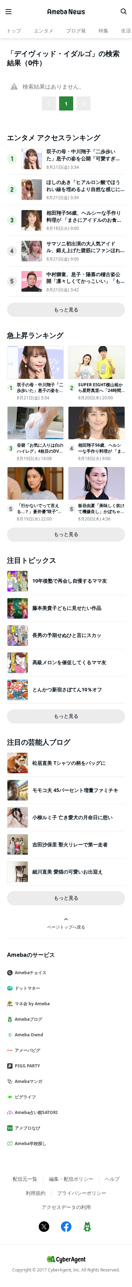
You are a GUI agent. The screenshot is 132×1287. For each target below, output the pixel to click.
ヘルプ (112, 1178)
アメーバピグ (27, 1050)
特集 (103, 30)
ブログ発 (76, 30)
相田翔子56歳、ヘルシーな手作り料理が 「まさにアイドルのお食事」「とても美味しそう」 (83, 219)
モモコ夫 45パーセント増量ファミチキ (75, 790)
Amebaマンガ (28, 1081)
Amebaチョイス (30, 973)
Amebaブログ (28, 1019)
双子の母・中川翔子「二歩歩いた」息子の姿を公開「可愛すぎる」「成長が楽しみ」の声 (80, 158)
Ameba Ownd (29, 1035)
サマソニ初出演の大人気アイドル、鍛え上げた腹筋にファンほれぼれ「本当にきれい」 (83, 250)
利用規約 (35, 1193)
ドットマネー (27, 988)
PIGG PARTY (27, 1066)
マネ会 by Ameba (32, 1004)
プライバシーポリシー (81, 1193)
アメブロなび (27, 1128)
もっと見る (66, 309)
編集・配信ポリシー (71, 1178)
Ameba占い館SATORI (36, 1112)
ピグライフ (25, 1097)
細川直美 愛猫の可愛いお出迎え (67, 871)
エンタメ (44, 30)
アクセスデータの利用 (66, 1207)
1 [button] (66, 103)
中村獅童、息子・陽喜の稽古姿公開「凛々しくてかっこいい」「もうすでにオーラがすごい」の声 (83, 281)
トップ (13, 30)
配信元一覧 (25, 1178)
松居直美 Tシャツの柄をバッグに (69, 762)
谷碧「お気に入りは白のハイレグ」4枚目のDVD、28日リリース (40, 451)
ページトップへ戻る (66, 927)
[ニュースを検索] (123, 11)
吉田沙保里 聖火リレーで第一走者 (70, 844)
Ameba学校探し (30, 1143)
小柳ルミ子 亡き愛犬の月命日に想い (72, 817)
